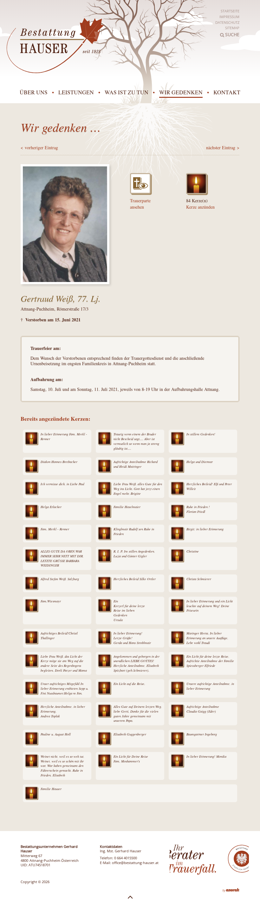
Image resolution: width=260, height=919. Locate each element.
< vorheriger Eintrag (39, 147)
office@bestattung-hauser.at (135, 863)
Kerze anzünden (200, 207)
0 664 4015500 (125, 858)
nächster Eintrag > (222, 147)
